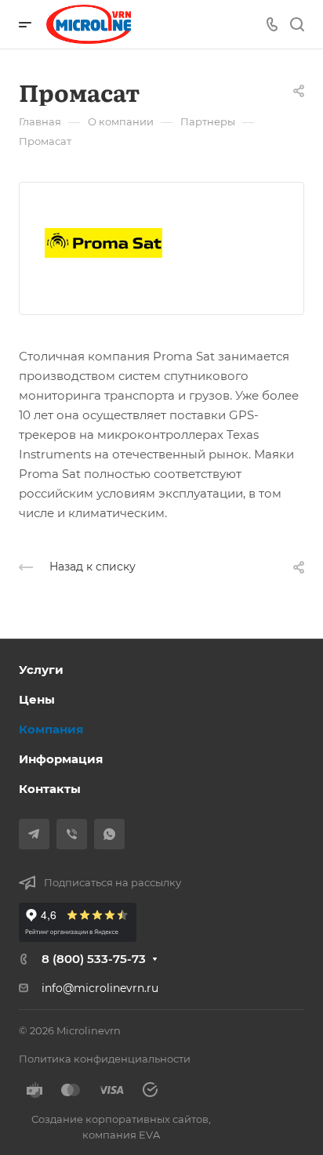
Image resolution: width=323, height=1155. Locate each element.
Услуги (41, 669)
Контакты (50, 788)
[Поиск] (296, 24)
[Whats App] (109, 834)
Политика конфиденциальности (105, 1058)
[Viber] (71, 834)
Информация (61, 758)
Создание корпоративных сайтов (120, 1119)
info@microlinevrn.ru (100, 988)
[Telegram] (34, 834)
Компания (51, 729)
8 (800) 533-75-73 (94, 958)
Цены (37, 699)
